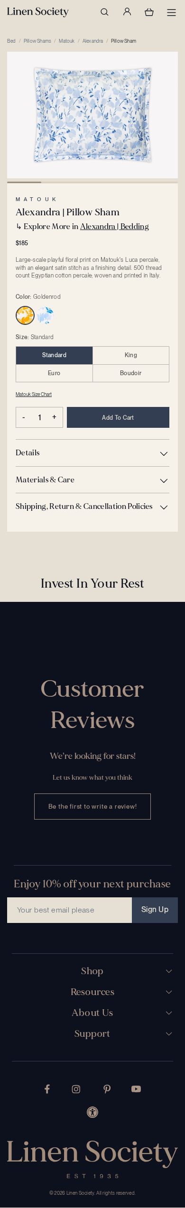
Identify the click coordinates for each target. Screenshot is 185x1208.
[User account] (126, 11)
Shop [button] (92, 971)
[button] (92, 453)
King (131, 355)
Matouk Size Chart (34, 394)
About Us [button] (92, 1013)
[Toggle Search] (104, 11)
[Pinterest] (107, 1089)
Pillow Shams (37, 41)
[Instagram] (76, 1089)
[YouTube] (136, 1089)
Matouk (66, 41)
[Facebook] (47, 1089)
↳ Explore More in (82, 226)
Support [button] (92, 1034)
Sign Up (154, 909)
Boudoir (130, 373)
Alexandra (93, 41)
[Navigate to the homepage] (38, 12)
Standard (54, 355)
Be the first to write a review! (92, 806)
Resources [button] (93, 992)
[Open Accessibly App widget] (92, 1112)
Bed (11, 41)
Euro (54, 373)
